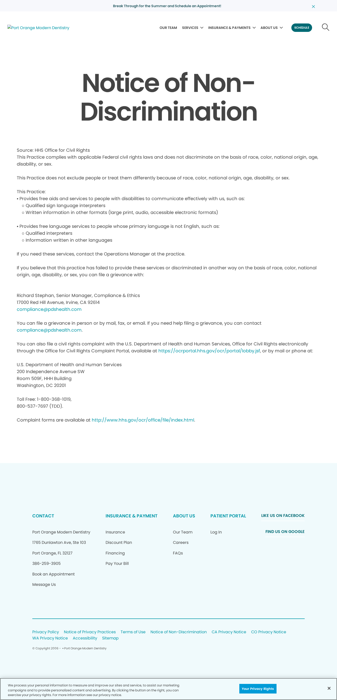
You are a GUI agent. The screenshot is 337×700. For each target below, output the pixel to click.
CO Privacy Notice (268, 632)
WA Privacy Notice (50, 638)
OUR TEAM (168, 27)
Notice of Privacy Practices (90, 632)
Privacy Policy (45, 632)
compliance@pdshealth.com (49, 309)
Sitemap (110, 638)
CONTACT (43, 516)
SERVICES (190, 27)
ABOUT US (269, 27)
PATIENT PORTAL (228, 516)
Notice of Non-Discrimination (178, 632)
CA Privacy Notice (229, 632)
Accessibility (85, 638)
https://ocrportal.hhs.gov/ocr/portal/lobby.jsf (209, 351)
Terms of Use (133, 632)
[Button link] (326, 27)
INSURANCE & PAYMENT (131, 516)
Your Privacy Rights (258, 688)
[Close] (329, 688)
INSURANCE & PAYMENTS (229, 27)
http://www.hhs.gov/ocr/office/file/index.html (143, 420)
